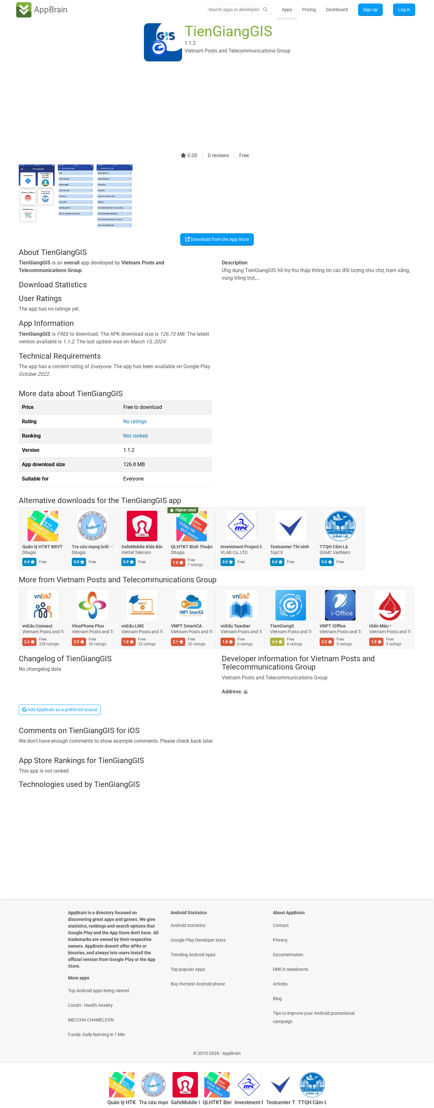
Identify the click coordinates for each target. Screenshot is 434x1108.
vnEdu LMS (132, 625)
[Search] (265, 10)
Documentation (288, 954)
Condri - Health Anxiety (90, 1005)
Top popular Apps (188, 969)
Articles (280, 983)
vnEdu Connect (37, 625)
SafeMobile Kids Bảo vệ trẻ (142, 547)
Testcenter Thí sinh (289, 547)
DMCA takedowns (290, 969)
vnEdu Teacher (235, 625)
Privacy (280, 940)
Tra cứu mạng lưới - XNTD (92, 547)
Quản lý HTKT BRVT (42, 547)
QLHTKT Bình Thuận (191, 547)
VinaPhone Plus (88, 625)
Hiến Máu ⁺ (380, 625)
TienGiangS (282, 625)
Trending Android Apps (193, 954)
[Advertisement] (209, 107)
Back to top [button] (418, 1050)
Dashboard (337, 9)
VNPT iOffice (333, 625)
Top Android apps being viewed (98, 990)
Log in (404, 9)
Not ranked (135, 436)
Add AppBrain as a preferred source (61, 709)
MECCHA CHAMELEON (91, 1019)
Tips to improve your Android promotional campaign (314, 1017)
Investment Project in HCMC (241, 547)
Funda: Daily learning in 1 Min (96, 1034)
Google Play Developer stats (198, 940)
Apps (287, 9)
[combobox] (234, 9)
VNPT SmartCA (186, 625)
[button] (318, 692)
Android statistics (188, 925)
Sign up (370, 9)
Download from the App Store (219, 239)
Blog (277, 998)
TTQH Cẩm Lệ (334, 547)
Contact (281, 925)
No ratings (134, 421)
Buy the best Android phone (198, 983)
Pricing (309, 9)
